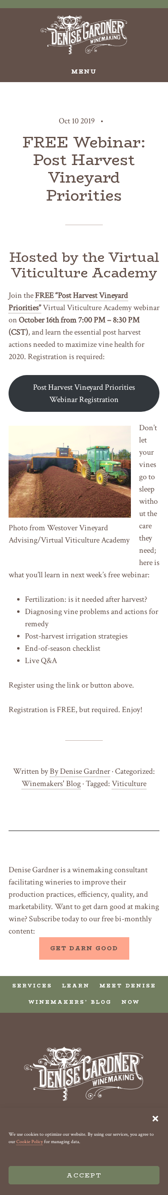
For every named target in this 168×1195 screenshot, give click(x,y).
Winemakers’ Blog (70, 1002)
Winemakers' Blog (51, 783)
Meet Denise (127, 986)
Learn (76, 986)
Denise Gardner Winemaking (84, 34)
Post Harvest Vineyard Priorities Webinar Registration (84, 393)
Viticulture (129, 783)
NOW (131, 1002)
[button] (155, 1119)
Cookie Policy (29, 1142)
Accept (84, 1175)
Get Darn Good (84, 948)
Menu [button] (84, 71)
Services (32, 986)
